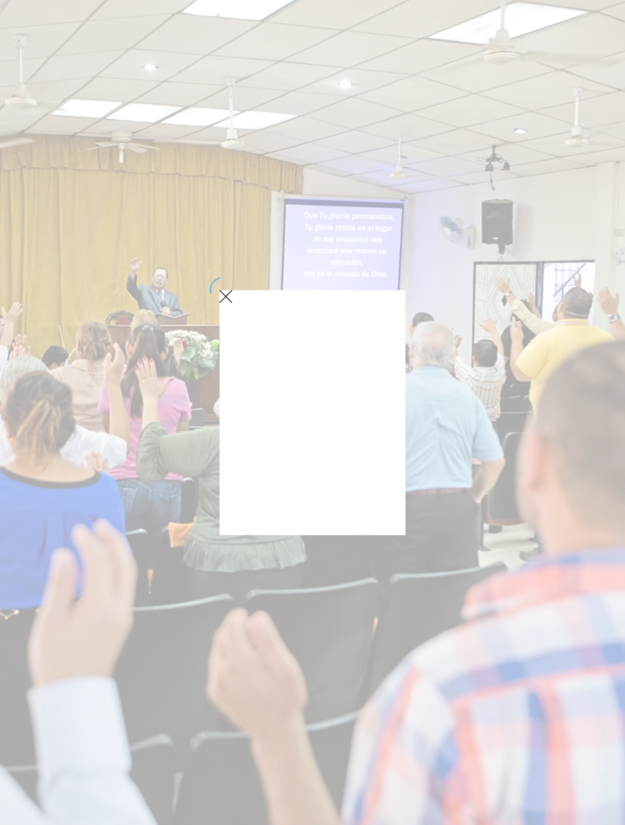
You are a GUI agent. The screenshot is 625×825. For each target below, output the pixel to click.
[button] (226, 296)
